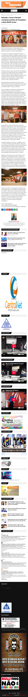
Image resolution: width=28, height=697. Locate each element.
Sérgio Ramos (5, 24)
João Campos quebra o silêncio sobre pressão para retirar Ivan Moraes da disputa (16, 525)
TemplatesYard (11, 695)
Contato (18, 693)
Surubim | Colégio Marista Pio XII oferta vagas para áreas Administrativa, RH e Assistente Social (12, 546)
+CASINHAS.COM (4, 535)
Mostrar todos (4, 579)
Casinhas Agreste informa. (6, 561)
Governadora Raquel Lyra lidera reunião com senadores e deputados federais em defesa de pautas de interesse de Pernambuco (12, 573)
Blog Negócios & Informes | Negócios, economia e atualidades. (13, 544)
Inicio (10, 693)
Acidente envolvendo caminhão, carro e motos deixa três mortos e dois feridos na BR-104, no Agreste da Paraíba (14, 563)
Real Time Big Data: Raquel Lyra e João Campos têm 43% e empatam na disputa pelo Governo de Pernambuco (17, 503)
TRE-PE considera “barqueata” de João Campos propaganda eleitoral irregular (16, 514)
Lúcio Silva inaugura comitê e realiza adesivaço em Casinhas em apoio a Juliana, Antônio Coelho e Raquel (13, 537)
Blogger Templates (22, 695)
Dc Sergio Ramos (4, 570)
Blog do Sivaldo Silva (5, 553)
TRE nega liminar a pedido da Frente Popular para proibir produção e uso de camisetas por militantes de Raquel (16, 244)
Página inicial (3, 14)
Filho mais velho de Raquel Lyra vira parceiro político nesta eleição (17, 509)
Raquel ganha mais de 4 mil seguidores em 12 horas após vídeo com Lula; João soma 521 (17, 520)
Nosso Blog (14, 693)
